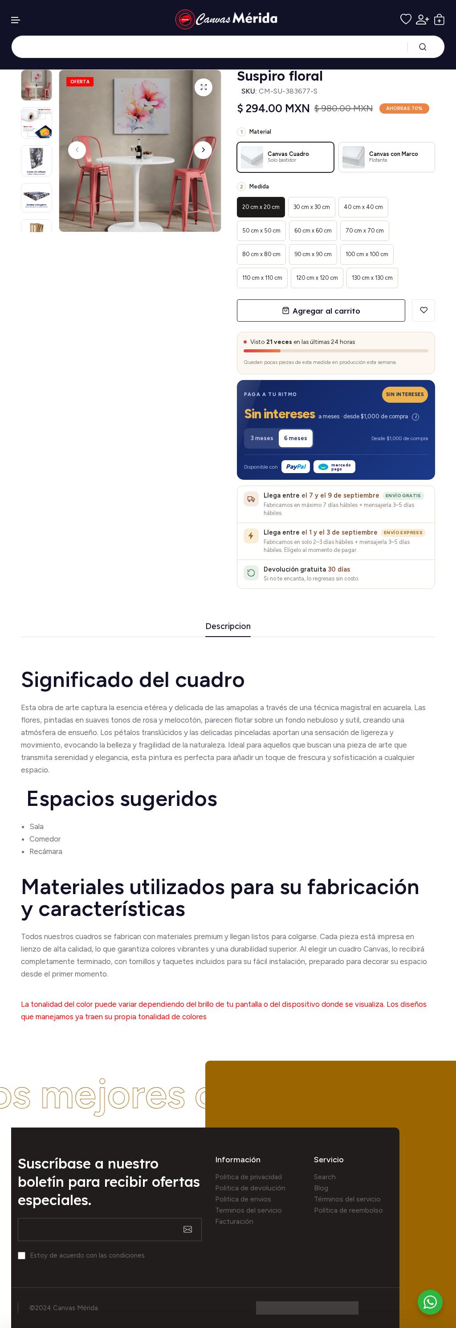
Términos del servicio (347, 1199)
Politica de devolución (250, 1188)
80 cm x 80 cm (261, 254)
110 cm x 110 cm (262, 277)
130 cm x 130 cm (372, 277)
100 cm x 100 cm (367, 254)
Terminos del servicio (248, 1210)
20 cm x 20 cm (261, 207)
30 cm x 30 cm (311, 207)
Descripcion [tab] (228, 626)
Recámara (46, 851)
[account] (422, 19)
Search (325, 1177)
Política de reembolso (348, 1210)
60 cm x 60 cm (313, 230)
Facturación (234, 1221)
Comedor (45, 838)
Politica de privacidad (248, 1177)
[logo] (228, 19)
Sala (36, 826)
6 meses (295, 438)
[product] (203, 87)
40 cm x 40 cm (363, 207)
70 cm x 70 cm (365, 230)
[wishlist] (405, 19)
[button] (16, 20)
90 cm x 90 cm (313, 254)
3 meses (262, 438)
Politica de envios (243, 1199)
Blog (321, 1188)
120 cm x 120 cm (317, 277)
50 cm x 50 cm (261, 230)
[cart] (439, 19)
